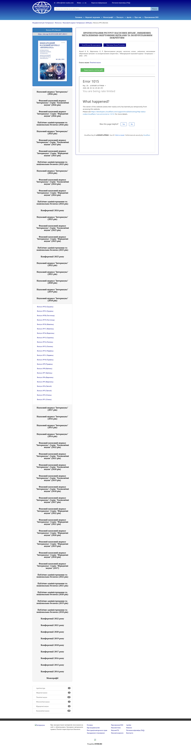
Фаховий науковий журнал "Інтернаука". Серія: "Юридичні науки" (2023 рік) (52, 238)
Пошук (154, 9)
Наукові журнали (92, 17)
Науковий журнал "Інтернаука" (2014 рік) (52, 435)
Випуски (58, 23)
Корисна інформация (99, 3)
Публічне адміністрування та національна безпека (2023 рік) (52, 248)
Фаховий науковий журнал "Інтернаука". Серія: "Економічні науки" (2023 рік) (52, 227)
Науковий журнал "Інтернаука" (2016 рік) (52, 417)
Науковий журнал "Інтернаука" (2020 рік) (52, 281)
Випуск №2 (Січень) (44, 395)
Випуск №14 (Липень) (45, 342)
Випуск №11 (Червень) (45, 355)
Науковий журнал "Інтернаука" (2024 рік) (52, 171)
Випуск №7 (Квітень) (44, 373)
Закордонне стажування (96, 733)
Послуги (120, 17)
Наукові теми (116, 728)
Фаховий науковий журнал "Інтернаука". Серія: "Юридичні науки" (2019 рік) (52, 543)
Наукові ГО (115, 730)
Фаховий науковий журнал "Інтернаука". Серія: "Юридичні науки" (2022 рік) (52, 510)
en (85, 3)
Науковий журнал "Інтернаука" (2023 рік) (52, 218)
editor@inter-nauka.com (65, 3)
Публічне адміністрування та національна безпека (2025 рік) (52, 163)
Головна (78, 17)
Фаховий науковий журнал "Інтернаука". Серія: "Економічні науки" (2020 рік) (52, 467)
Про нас (138, 17)
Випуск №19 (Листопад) (46, 320)
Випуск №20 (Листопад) (46, 315)
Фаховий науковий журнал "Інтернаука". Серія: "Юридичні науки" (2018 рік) (52, 554)
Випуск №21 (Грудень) (45, 311)
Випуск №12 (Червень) (45, 351)
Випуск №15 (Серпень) (45, 337)
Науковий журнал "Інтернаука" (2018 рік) (77, 23)
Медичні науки (53, 693)
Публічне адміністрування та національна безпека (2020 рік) (52, 593)
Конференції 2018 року (52, 645)
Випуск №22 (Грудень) (45, 307)
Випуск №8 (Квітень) (44, 368)
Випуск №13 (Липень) (45, 346)
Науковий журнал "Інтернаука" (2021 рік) (52, 273)
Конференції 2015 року (52, 664)
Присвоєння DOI (151, 17)
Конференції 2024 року (52, 210)
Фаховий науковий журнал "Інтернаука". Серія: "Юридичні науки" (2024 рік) (52, 192)
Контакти (129, 733)
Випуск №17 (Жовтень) (45, 329)
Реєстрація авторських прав (97, 730)
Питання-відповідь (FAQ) (121, 3)
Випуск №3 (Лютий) (44, 391)
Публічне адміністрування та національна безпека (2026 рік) (52, 123)
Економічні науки (53, 711)
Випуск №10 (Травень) (45, 360)
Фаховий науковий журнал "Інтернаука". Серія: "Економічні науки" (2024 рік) (52, 181)
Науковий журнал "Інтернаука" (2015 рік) (52, 426)
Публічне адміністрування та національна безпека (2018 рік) (52, 610)
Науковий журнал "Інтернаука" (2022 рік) (52, 264)
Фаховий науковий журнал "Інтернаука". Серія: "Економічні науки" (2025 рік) (52, 142)
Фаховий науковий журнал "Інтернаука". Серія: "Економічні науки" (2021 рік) (52, 456)
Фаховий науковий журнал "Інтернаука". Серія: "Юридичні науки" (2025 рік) (52, 153)
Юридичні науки (53, 706)
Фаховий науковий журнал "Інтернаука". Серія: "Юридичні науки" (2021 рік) (52, 521)
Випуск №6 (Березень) (45, 377)
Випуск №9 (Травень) (45, 364)
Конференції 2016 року (52, 658)
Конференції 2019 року (52, 638)
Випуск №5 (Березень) (45, 382)
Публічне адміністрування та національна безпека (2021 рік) (52, 584)
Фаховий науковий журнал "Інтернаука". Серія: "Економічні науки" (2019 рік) (52, 478)
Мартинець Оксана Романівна (115, 45)
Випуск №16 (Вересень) (45, 333)
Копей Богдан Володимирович (91, 45)
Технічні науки (53, 697)
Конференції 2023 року (52, 256)
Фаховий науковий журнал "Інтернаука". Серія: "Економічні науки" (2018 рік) (52, 488)
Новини (129, 728)
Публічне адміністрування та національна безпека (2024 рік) (52, 202)
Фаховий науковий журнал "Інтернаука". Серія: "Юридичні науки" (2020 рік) (52, 532)
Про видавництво (93, 728)
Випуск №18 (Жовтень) (45, 324)
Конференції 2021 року (52, 625)
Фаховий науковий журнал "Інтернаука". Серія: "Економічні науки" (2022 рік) (52, 445)
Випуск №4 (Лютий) (44, 386)
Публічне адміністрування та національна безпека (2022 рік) (52, 575)
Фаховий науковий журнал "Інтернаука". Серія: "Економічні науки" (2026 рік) (52, 102)
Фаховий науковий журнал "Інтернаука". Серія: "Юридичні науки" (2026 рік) (52, 113)
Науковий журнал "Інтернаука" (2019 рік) (52, 290)
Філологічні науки (53, 702)
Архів (129, 17)
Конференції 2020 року (52, 631)
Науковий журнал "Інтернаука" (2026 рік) (52, 92)
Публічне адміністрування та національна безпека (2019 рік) (52, 602)
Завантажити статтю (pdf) (93, 70)
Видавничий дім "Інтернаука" (43, 23)
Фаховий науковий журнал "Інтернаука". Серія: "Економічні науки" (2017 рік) (52, 500)
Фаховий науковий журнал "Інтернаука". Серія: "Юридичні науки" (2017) (52, 565)
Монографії (108, 17)
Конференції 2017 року (52, 651)
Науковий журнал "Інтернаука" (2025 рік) (52, 132)
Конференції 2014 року (52, 671)
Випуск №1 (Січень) (44, 399)
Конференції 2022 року (52, 618)
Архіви (128, 725)
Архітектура (53, 688)
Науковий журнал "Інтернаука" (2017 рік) (52, 408)
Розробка (94, 744)
